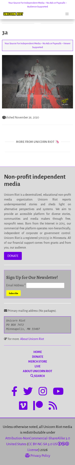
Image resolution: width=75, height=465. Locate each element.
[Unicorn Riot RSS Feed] (52, 406)
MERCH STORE (37, 361)
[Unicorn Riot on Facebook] (14, 392)
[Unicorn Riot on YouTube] (58, 392)
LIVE (37, 366)
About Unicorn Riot (32, 339)
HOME (37, 352)
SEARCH (39, 376)
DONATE (12, 256)
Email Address (16, 285)
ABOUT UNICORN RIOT (37, 371)
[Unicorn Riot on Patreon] (38, 406)
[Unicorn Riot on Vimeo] (23, 406)
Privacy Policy (40, 456)
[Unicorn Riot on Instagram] (42, 392)
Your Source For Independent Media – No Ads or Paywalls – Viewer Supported (37, 45)
